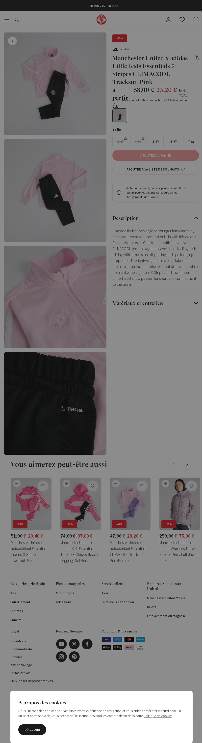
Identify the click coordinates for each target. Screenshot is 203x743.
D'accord (30, 729)
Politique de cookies (156, 716)
